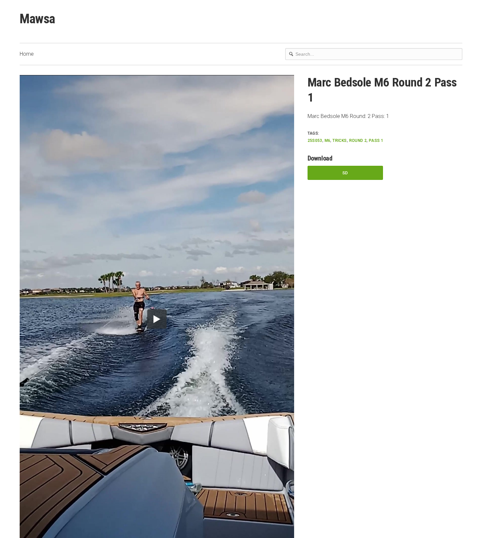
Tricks (339, 140)
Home (27, 54)
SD (345, 172)
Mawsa (37, 19)
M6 (328, 140)
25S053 (315, 140)
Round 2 (358, 140)
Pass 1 (376, 140)
